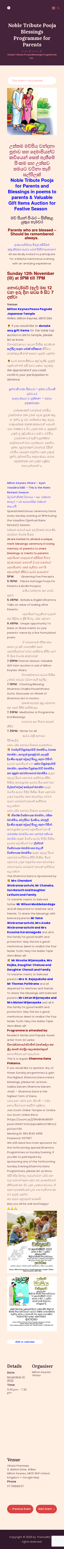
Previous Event (21, 1509)
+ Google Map (29, 1477)
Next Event (45, 1509)
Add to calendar (25, 1341)
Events (35, 51)
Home (24, 51)
